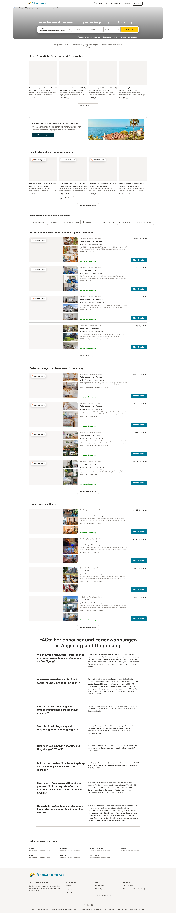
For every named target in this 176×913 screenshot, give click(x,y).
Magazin (69, 892)
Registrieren (137, 3)
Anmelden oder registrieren (43, 135)
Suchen (129, 29)
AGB (104, 909)
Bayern (116, 37)
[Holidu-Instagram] (84, 905)
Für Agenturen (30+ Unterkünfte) (134, 889)
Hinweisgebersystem (137, 909)
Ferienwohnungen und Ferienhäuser (89, 37)
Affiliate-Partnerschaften (103, 895)
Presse (97, 892)
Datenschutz (112, 909)
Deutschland (107, 37)
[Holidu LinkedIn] (88, 905)
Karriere (68, 886)
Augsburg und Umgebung (130, 37)
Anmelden (126, 3)
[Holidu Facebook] (92, 905)
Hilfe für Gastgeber (101, 889)
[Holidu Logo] (38, 3)
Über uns (69, 889)
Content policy (123, 909)
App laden (99, 3)
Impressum (97, 909)
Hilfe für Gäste (99, 886)
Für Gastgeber (128, 886)
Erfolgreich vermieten (113, 3)
